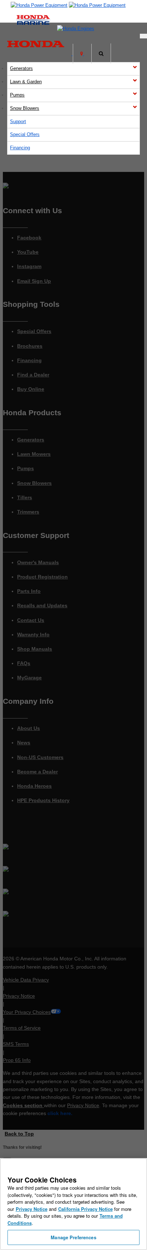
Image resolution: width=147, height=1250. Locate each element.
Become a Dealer (37, 771)
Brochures (29, 346)
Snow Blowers (24, 108)
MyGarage (29, 677)
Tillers (24, 497)
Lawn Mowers (34, 454)
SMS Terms (16, 1044)
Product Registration (42, 577)
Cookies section (23, 1105)
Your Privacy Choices (27, 1012)
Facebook (29, 237)
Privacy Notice (19, 996)
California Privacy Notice (85, 1208)
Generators (21, 68)
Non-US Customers (40, 757)
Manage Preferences (73, 1237)
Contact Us (30, 620)
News (23, 742)
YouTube (28, 252)
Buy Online (30, 389)
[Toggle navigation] (143, 36)
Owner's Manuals (38, 562)
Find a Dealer (33, 375)
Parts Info (29, 591)
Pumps (17, 95)
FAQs (23, 663)
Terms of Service (22, 1028)
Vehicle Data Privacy (26, 980)
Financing (20, 147)
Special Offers (25, 134)
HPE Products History (43, 800)
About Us (28, 728)
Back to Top (19, 1134)
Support (18, 121)
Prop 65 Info (17, 1060)
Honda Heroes (34, 786)
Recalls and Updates (42, 605)
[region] (73, 1204)
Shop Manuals (34, 649)
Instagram (29, 266)
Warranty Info (33, 634)
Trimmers (28, 512)
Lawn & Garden (26, 81)
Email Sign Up (34, 281)
